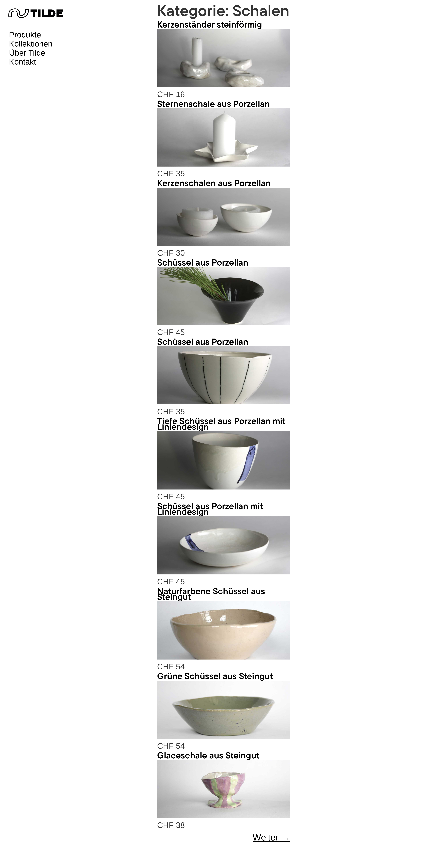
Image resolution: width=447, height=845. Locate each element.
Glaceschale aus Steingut (208, 755)
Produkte (25, 34)
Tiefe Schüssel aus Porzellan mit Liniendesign (221, 423)
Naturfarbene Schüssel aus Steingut (211, 593)
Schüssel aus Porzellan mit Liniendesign (210, 508)
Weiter (271, 837)
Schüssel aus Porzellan (202, 262)
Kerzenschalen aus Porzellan (214, 182)
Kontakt (22, 61)
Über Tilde (27, 52)
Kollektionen (30, 43)
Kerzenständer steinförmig (209, 24)
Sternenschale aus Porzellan (213, 103)
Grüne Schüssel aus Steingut (215, 675)
